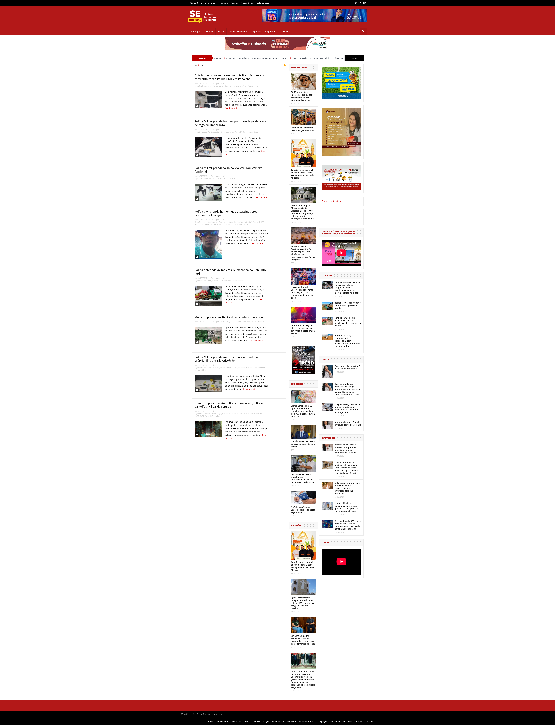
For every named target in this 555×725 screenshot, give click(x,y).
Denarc (235, 321)
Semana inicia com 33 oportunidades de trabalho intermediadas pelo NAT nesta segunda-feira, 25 (303, 411)
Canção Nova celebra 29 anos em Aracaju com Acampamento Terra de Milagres (303, 174)
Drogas (215, 280)
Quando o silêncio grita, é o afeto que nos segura (347, 367)
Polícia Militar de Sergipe (230, 367)
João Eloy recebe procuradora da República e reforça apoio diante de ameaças (275, 58)
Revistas (234, 3)
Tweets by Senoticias (332, 201)
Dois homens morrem (233, 86)
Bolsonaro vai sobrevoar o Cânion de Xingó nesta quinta (348, 305)
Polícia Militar (253, 86)
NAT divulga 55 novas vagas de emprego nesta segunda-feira (303, 510)
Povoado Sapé (252, 132)
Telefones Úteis (262, 3)
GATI (245, 86)
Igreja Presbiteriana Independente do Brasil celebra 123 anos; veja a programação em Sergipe (302, 603)
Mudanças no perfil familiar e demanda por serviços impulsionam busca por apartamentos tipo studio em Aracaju (347, 467)
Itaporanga (229, 132)
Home (210, 721)
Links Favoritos (212, 3)
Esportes (256, 31)
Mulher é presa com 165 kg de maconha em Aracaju (229, 317)
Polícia (221, 31)
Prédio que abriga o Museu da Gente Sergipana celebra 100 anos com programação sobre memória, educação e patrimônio (302, 212)
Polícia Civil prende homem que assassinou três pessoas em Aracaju (226, 213)
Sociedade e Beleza (238, 31)
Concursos (285, 31)
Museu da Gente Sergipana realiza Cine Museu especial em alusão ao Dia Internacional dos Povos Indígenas (303, 253)
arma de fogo (216, 413)
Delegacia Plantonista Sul (209, 132)
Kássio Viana (233, 224)
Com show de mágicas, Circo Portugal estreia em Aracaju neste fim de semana (303, 329)
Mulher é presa (257, 321)
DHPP (261, 222)
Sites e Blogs (247, 3)
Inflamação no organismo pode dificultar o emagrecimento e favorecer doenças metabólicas (347, 488)
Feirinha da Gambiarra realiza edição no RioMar (303, 129)
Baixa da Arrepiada (207, 367)
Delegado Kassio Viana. (208, 222)
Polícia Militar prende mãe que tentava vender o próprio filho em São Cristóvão (226, 359)
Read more (230, 108)
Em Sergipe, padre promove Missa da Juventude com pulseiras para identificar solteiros (303, 639)
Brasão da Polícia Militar (232, 413)
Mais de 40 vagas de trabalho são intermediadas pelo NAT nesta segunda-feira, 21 (303, 478)
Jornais (224, 3)
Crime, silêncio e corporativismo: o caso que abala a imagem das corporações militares (346, 507)
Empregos (270, 31)
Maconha (227, 280)
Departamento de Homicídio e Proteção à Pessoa (238, 222)
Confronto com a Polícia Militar (211, 86)
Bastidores (335, 721)
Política (209, 31)
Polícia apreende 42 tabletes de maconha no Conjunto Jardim (230, 271)
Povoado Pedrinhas (212, 416)
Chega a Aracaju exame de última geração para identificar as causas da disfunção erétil (347, 408)
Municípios (196, 31)
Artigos (266, 721)
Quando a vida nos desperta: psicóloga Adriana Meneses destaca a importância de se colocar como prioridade (347, 389)
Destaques (215, 83)
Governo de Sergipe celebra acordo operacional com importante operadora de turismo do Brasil (347, 340)
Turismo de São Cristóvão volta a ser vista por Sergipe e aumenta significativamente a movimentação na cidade (347, 287)
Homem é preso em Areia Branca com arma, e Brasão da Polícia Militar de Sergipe (230, 405)
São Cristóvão (246, 367)
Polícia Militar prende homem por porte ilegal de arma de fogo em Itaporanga (230, 123)
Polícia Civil (243, 224)
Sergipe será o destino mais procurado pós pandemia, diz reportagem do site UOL (348, 321)
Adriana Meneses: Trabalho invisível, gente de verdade (348, 423)
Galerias (359, 721)
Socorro (241, 280)
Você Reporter (222, 721)
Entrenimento (289, 721)
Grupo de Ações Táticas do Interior (213, 224)
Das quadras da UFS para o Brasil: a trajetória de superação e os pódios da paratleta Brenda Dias (348, 525)
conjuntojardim (205, 280)
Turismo (369, 721)
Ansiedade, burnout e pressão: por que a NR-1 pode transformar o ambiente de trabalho (346, 448)
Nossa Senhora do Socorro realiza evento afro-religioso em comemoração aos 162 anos (302, 292)
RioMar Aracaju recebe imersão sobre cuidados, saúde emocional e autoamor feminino (303, 96)
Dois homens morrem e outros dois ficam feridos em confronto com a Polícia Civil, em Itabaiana (229, 77)
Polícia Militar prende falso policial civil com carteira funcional (228, 170)
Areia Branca (204, 413)
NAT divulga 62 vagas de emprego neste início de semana (303, 444)
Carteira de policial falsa (209, 178)
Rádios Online (196, 3)
